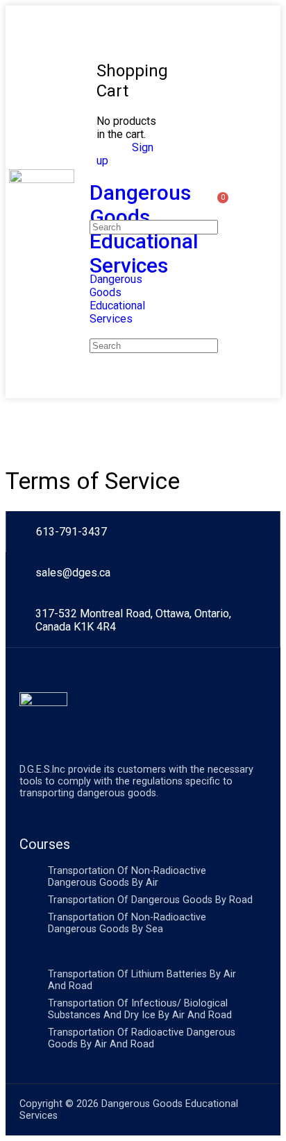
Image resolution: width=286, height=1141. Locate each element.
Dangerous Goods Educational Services (117, 299)
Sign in (112, 147)
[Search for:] (154, 226)
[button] (264, 202)
